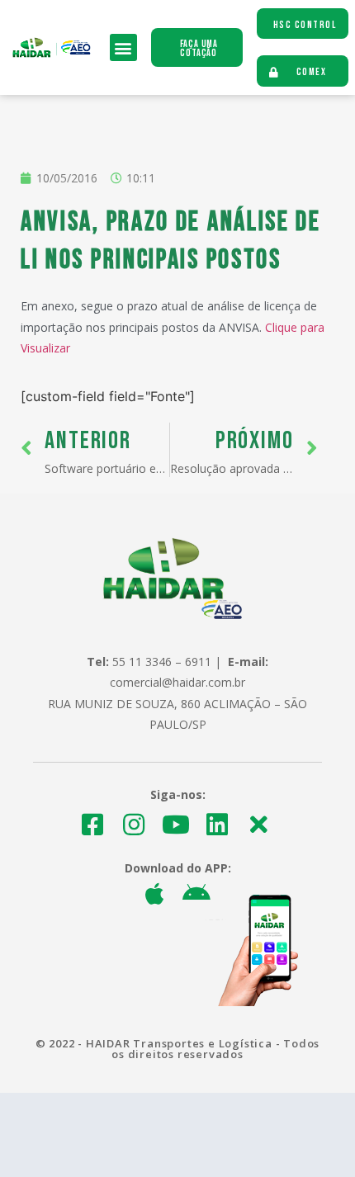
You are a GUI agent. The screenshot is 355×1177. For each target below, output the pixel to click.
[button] (123, 47)
